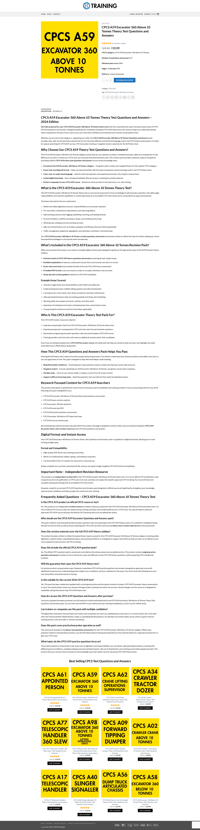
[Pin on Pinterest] (116, 97)
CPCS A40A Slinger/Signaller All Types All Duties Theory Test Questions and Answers (85, 802)
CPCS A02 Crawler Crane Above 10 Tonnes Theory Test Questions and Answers (145, 751)
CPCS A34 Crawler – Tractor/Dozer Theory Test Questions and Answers (145, 699)
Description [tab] (46, 111)
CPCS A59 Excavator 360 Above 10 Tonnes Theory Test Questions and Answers (85, 699)
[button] (136, 14)
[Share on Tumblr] (129, 97)
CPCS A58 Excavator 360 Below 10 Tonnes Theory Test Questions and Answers (145, 802)
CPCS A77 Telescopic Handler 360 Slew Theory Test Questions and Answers (54, 751)
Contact (56, 14)
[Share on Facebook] (104, 97)
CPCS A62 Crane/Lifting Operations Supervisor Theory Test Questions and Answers (115, 699)
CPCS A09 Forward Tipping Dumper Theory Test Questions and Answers (115, 751)
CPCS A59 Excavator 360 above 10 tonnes (119, 92)
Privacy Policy (60, 823)
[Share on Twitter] (108, 97)
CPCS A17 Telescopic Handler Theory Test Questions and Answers (54, 801)
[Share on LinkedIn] (125, 97)
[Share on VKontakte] (120, 97)
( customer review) (118, 43)
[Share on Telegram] (133, 97)
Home (43, 14)
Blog (49, 14)
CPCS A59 (105, 23)
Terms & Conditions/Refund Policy (81, 823)
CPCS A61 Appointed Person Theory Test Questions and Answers (54, 698)
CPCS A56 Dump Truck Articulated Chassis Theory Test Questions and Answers (115, 802)
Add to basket (54, 710)
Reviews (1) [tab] (57, 111)
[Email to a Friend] (112, 97)
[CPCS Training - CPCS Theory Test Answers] (100, 6)
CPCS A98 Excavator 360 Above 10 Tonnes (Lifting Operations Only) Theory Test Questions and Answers (85, 751)
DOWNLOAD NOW (124, 80)
